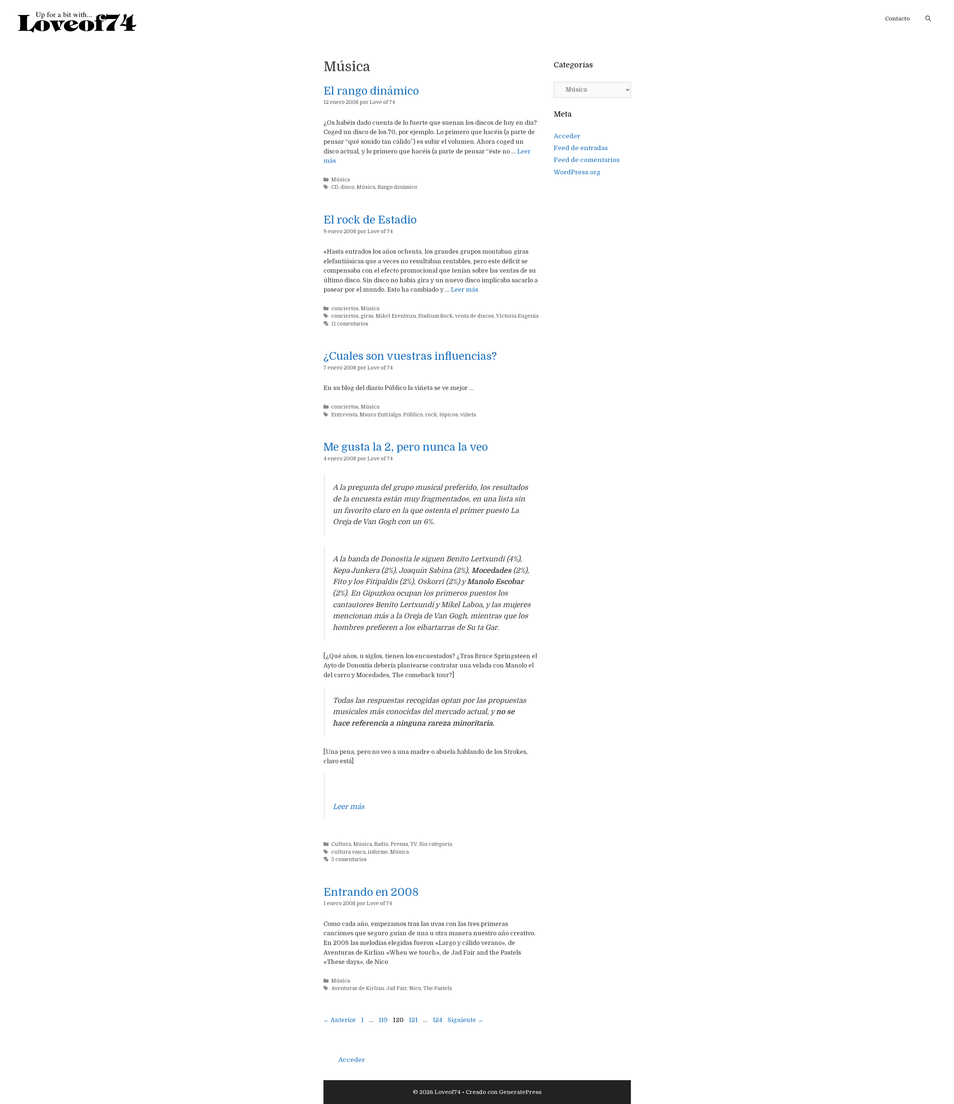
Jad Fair (396, 988)
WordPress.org (577, 172)
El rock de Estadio (370, 220)
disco (347, 187)
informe (378, 852)
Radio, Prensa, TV (395, 844)
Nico (415, 988)
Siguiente (465, 1020)
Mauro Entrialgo (380, 415)
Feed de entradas (581, 148)
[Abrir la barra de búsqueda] (928, 18)
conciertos (344, 308)
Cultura (341, 844)
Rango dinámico (397, 187)
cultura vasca (348, 852)
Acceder (567, 136)
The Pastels (437, 988)
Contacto (897, 18)
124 (438, 1020)
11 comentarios (349, 324)
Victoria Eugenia (517, 316)
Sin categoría (435, 844)
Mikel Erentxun (396, 316)
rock (431, 415)
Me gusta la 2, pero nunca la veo (405, 447)
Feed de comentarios (587, 160)
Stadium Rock (435, 316)
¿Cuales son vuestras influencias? (410, 356)
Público (413, 415)
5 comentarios (349, 859)
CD (334, 187)
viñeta (468, 415)
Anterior (339, 1020)
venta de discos (474, 316)
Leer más (464, 289)
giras (367, 316)
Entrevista (344, 415)
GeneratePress (520, 1092)
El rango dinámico (371, 91)
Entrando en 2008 (371, 892)
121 (414, 1020)
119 (383, 1020)
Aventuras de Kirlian (357, 988)
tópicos (448, 415)
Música (340, 180)
